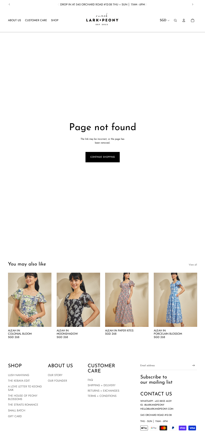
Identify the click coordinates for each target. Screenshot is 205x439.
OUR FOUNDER (57, 381)
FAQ (90, 380)
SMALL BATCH (16, 410)
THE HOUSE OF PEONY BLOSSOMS (22, 397)
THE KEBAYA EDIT (19, 381)
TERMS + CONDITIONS (102, 396)
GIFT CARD (15, 416)
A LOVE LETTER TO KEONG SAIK (25, 388)
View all (193, 264)
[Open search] (175, 20)
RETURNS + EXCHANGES (103, 391)
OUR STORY (55, 375)
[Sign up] (193, 365)
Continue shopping (102, 157)
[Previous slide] (9, 4)
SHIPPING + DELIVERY (102, 385)
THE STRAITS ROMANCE (23, 405)
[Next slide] (192, 4)
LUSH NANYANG (18, 375)
